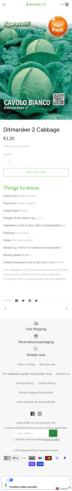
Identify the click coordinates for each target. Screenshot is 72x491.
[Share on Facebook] (16, 300)
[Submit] (53, 433)
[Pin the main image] (29, 300)
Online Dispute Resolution (36, 392)
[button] (63, 488)
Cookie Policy (47, 383)
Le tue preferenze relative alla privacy (39, 480)
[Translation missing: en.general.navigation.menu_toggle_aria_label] (4, 4)
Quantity (8, 154)
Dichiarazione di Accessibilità (36, 402)
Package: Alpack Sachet (16, 146)
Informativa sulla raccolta (20, 486)
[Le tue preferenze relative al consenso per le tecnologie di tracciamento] (6, 485)
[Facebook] (32, 414)
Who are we (47, 364)
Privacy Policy (25, 383)
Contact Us (63, 374)
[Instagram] (40, 414)
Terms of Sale (26, 364)
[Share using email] (36, 300)
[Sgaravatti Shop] (36, 4)
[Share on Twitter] (23, 300)
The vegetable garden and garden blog (27, 374)
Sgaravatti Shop (30, 450)
